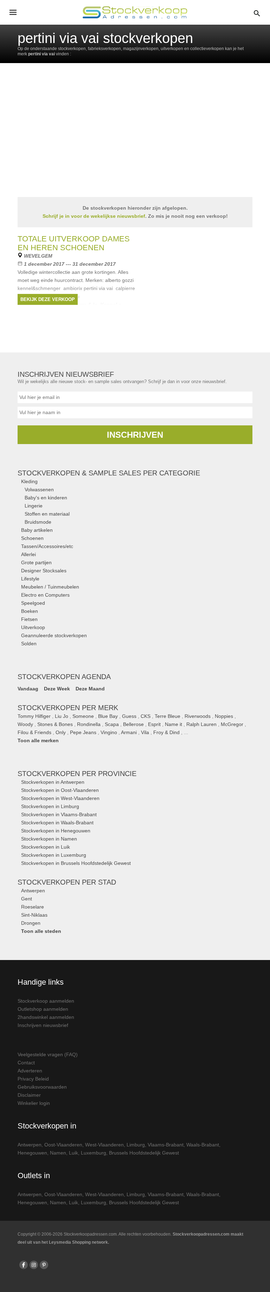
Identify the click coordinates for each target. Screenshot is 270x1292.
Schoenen (32, 538)
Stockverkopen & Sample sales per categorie (109, 473)
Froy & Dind (166, 732)
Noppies (224, 716)
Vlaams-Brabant (166, 1145)
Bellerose (133, 724)
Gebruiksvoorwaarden (42, 1087)
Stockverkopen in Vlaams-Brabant (59, 814)
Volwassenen (39, 489)
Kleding (29, 481)
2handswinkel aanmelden (46, 1017)
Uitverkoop (33, 627)
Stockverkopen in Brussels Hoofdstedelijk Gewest (76, 863)
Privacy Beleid (33, 1079)
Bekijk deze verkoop (47, 299)
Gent (26, 899)
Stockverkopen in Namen (49, 839)
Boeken (29, 611)
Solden (29, 643)
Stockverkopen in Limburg (50, 806)
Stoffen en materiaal (47, 514)
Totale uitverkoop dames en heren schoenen (74, 243)
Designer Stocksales (43, 570)
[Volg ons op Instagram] (34, 1265)
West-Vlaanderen (104, 1145)
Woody (25, 724)
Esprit (154, 724)
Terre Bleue (167, 716)
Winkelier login (34, 1103)
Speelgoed (33, 603)
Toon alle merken (38, 740)
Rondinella (89, 724)
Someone (83, 716)
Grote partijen (36, 562)
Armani (129, 732)
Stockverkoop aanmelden (46, 1001)
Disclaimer (29, 1095)
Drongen (30, 923)
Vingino (109, 732)
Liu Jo (61, 716)
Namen (58, 1153)
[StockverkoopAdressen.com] (135, 12)
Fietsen (29, 619)
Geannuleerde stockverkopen (54, 635)
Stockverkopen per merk (68, 708)
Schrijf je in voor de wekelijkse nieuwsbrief (94, 216)
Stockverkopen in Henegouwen (55, 830)
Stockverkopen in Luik (45, 847)
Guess (129, 716)
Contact (26, 1062)
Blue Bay (108, 716)
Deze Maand (90, 688)
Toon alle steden (41, 931)
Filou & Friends (34, 732)
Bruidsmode (38, 522)
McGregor (232, 724)
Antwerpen (33, 890)
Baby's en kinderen (46, 497)
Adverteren (30, 1070)
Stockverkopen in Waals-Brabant (57, 822)
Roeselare (32, 907)
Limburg (136, 1145)
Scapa (112, 724)
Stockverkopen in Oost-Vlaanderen (60, 790)
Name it (173, 724)
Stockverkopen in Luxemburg (53, 855)
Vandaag (28, 688)
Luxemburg (93, 1153)
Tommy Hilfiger (34, 716)
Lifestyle (30, 579)
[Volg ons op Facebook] (23, 1265)
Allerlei (28, 554)
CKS (145, 716)
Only (61, 732)
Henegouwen (32, 1153)
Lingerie (34, 506)
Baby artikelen (37, 530)
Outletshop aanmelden (43, 1009)
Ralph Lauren (201, 724)
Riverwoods (198, 716)
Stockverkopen (77, 773)
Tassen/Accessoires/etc (47, 546)
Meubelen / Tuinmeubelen (50, 587)
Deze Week (57, 688)
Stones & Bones (55, 724)
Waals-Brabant (202, 1145)
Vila (145, 732)
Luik (73, 1153)
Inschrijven (135, 434)
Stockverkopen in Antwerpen (52, 782)
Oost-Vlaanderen (63, 1145)
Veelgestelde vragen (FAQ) (48, 1054)
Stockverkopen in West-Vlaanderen (60, 798)
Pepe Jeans (83, 732)
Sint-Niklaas (34, 915)
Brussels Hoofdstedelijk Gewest (144, 1153)
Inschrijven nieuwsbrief (43, 1025)
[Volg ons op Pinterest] (44, 1265)
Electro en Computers (45, 595)
